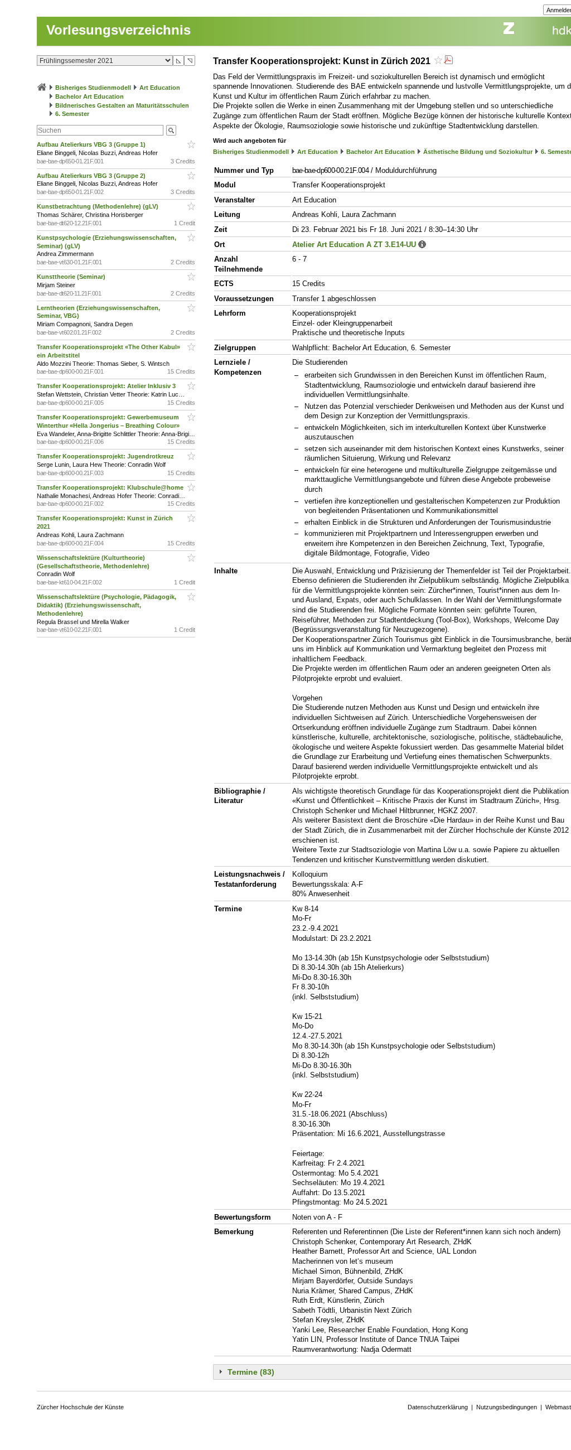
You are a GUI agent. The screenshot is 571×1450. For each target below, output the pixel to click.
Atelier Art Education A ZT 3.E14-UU (354, 244)
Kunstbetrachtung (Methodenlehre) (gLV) (98, 206)
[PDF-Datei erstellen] (448, 61)
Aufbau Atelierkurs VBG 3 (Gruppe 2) (92, 175)
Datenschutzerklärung (438, 1407)
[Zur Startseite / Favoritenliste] (42, 87)
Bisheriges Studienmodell (93, 87)
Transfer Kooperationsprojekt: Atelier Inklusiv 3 (107, 386)
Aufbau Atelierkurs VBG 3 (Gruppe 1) (92, 144)
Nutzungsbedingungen (506, 1407)
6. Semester (72, 113)
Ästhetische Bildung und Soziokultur (478, 151)
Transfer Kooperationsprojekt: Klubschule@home (111, 487)
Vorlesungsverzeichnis (118, 29)
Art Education (159, 87)
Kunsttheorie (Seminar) (72, 276)
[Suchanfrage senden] (171, 130)
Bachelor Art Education (89, 96)
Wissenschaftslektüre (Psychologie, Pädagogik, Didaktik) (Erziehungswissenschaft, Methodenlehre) (106, 605)
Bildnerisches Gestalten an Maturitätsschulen (122, 105)
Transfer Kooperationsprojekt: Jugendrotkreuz (106, 456)
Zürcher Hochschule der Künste (80, 1407)
